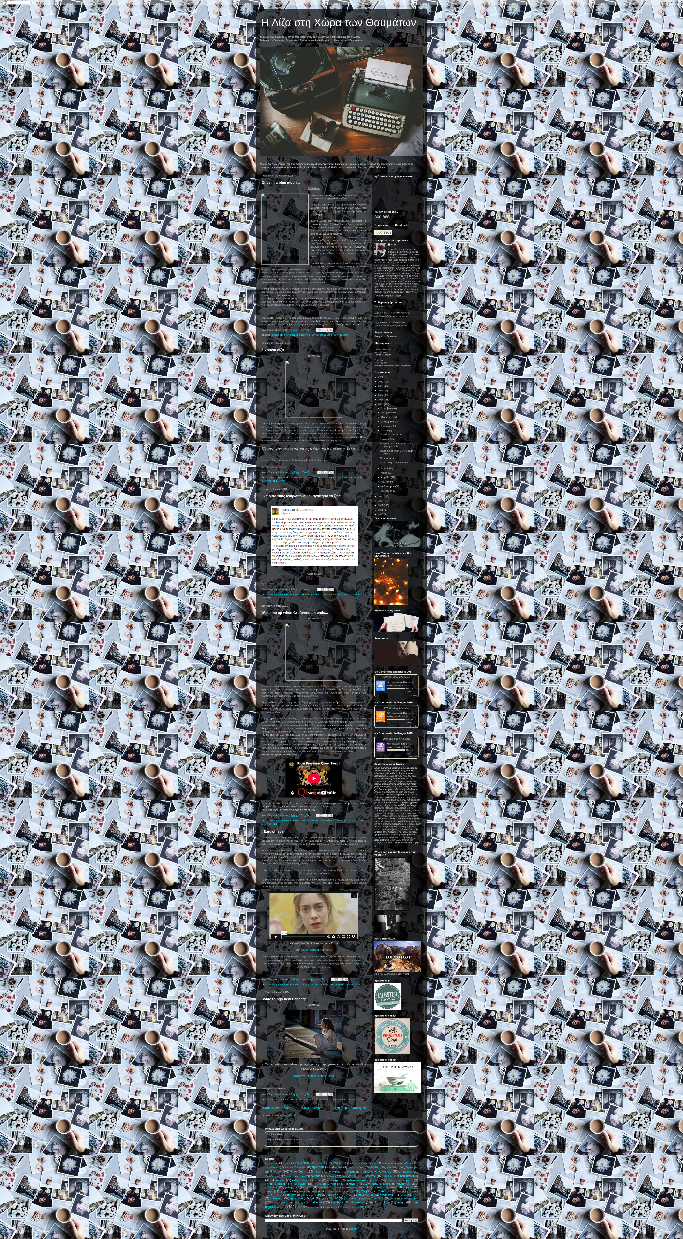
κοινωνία (266, 597)
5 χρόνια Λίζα (272, 350)
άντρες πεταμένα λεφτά (363, 1163)
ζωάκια (345, 594)
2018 (381, 390)
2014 (381, 496)
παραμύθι (332, 1191)
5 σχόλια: (306, 1094)
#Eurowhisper (273, 831)
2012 (381, 505)
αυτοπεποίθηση (356, 1167)
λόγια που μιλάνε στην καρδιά (368, 1183)
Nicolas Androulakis (311, 950)
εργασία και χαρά (295, 1176)
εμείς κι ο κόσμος (289, 334)
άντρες (337, 1162)
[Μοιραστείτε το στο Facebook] (328, 330)
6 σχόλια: (306, 330)
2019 (381, 386)
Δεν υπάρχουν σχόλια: (314, 979)
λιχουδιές (334, 1183)
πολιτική (352, 820)
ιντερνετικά (305, 334)
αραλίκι (318, 1167)
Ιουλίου (385, 430)
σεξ (319, 1195)
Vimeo (328, 950)
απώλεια (301, 1167)
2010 (381, 514)
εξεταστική (408, 1172)
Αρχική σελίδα (312, 1108)
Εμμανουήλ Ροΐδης (303, 1075)
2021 (381, 377)
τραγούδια (296, 1198)
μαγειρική (271, 1187)
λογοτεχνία (320, 1099)
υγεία (312, 1198)
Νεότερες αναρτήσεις (276, 1108)
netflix (300, 1207)
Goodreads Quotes (408, 1145)
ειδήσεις (275, 334)
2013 (381, 501)
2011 (381, 510)
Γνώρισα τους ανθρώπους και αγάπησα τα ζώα (301, 496)
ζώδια (344, 1176)
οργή (282, 1191)
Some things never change (284, 999)
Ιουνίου (385, 468)
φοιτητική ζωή (361, 1198)
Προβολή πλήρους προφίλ (387, 295)
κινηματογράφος (275, 1183)
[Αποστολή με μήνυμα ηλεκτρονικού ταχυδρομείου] (318, 330)
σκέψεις (333, 1195)
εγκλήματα (306, 594)
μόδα (309, 1187)
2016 (381, 399)
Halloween (358, 1202)
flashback (359, 477)
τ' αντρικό (385, 1195)
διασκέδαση (297, 1171)
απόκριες (289, 1167)
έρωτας (315, 1176)
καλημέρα (330, 820)
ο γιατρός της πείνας (386, 1187)
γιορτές (374, 1167)
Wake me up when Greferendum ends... (294, 613)
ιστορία (298, 1099)
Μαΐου (384, 473)
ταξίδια (403, 1195)
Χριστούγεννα (280, 1202)
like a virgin (382, 1202)
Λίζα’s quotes (274, 1134)
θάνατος (370, 1176)
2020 (381, 381)
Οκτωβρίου (387, 417)
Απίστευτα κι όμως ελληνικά (285, 594)
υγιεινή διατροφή (329, 1198)
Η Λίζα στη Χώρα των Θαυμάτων (338, 22)
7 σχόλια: (307, 472)
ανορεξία (322, 1163)
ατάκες (338, 1167)
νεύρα (351, 1187)
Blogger (352, 1228)
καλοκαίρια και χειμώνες (362, 1180)
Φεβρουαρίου (388, 486)
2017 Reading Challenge (396, 677)
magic (401, 1202)
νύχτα (315, 334)
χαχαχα (393, 1198)
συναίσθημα (365, 1195)
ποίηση (291, 1195)
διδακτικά (318, 1172)
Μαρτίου (385, 481)
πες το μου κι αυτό (328, 334)
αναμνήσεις (276, 477)
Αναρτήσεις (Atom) (285, 1115)
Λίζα (393, 244)
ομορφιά (409, 1187)
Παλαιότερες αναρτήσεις (349, 1108)
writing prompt (348, 1207)
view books (413, 695)
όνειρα (319, 477)
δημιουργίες (412, 1167)
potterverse (313, 1207)
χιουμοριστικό (409, 1198)
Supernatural (330, 1207)
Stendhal (311, 1139)
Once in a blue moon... (280, 182)
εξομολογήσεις (272, 1176)
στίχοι (349, 1195)
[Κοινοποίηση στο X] (324, 330)
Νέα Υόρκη (339, 1187)
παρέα (345, 1191)
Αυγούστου (387, 426)
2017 (381, 395)
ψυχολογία (299, 1202)
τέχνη (358, 984)
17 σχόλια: (307, 589)
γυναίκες (392, 1167)
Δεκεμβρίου (387, 408)
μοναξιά (323, 1187)
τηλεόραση (276, 1198)
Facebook (270, 584)
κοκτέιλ (318, 1184)
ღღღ (282, 481)
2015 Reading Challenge (396, 738)
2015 (381, 404)
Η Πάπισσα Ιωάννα (324, 1075)
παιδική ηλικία (297, 1191)
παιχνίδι (315, 1191)
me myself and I (269, 481)
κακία (318, 1180)
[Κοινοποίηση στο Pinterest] (331, 330)
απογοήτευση (272, 1167)
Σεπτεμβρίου (388, 421)
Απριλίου (386, 477)
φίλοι (346, 1198)
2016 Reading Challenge (396, 708)
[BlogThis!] (321, 330)
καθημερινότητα (300, 1180)
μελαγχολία (292, 1187)
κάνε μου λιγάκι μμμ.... (400, 1180)
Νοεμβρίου (386, 412)
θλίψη (388, 1176)
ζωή (322, 820)
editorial (344, 334)
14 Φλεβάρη (271, 1163)
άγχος (287, 1163)
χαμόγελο (379, 1198)
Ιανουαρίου (387, 490)
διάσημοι (275, 1171)
